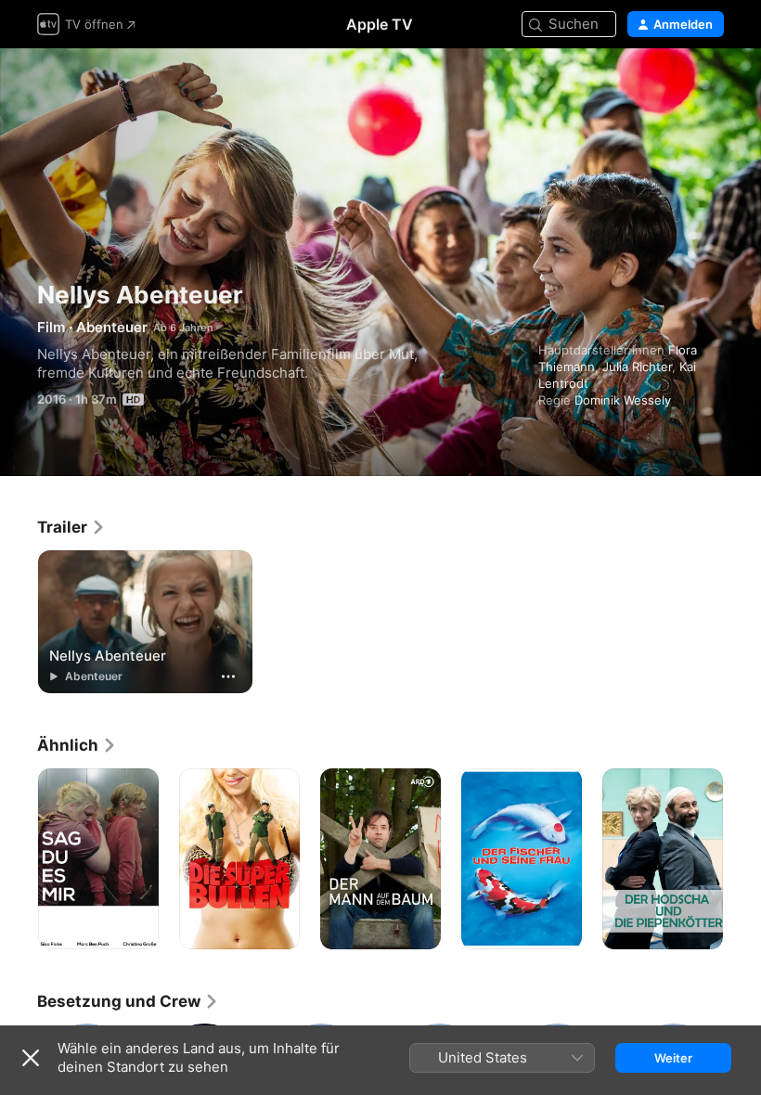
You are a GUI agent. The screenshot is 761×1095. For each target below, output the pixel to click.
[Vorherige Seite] (19, 859)
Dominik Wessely (622, 400)
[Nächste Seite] (742, 859)
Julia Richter (637, 366)
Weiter (673, 1057)
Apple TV (379, 24)
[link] (71, 527)
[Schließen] (30, 1058)
